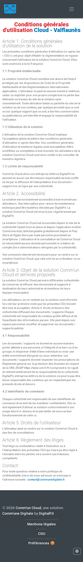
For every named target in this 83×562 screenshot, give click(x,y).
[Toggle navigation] (71, 9)
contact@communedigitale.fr (46, 479)
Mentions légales (41, 524)
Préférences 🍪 (41, 543)
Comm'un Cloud (28, 508)
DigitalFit (46, 513)
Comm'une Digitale (17, 513)
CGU (41, 533)
